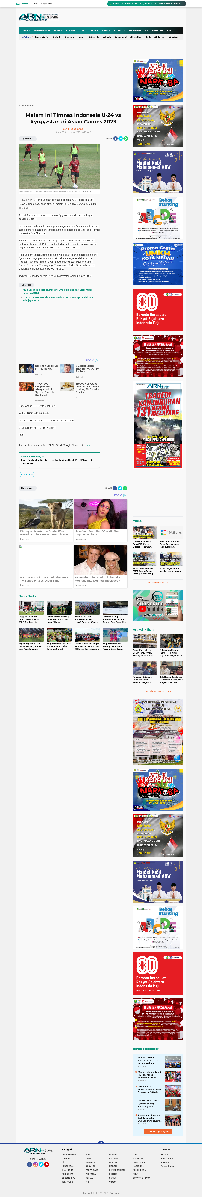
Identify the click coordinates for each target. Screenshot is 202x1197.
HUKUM (171, 30)
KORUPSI (90, 1166)
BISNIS (58, 30)
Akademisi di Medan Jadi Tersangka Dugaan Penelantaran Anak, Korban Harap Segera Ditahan (149, 1118)
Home (24, 3)
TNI (87, 1182)
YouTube (48, 1168)
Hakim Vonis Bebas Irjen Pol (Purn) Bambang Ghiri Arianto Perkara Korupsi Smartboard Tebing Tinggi (148, 1103)
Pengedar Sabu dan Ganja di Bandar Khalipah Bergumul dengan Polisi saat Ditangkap (142, 680)
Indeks (26, 30)
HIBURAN (157, 30)
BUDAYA (71, 30)
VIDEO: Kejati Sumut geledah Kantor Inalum (170, 569)
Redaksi (164, 1154)
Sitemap (165, 1162)
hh (146, 30)
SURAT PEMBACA (141, 1178)
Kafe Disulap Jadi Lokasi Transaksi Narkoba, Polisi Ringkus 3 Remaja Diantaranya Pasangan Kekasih (171, 680)
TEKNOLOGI (68, 1182)
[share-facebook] (115, 138)
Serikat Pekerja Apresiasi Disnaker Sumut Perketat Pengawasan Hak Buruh (148, 1060)
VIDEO (138, 521)
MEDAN (113, 1166)
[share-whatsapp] (125, 138)
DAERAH (93, 30)
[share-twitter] (120, 138)
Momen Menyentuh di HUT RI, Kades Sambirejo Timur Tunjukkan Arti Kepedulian (150, 1075)
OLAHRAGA (27, 474)
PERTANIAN (91, 1174)
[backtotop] (101, 1144)
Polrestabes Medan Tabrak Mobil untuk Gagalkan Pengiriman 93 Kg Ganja (171, 653)
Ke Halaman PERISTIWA (157, 691)
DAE (82, 30)
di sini (87, 445)
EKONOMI (119, 30)
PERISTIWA (67, 1174)
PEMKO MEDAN (117, 1170)
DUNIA (106, 30)
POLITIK (113, 1174)
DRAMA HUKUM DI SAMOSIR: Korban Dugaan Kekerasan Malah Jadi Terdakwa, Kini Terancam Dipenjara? (143, 544)
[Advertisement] (105, 15)
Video (27, 37)
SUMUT (112, 1178)
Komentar (29, 139)
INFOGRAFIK (139, 1162)
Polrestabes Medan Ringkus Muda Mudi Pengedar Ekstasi (140, 3)
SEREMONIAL (68, 1178)
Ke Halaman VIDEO (157, 582)
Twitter (42, 1168)
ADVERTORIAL (41, 30)
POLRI (136, 1174)
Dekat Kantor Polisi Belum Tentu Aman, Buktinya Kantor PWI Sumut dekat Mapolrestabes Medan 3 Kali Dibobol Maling (144, 653)
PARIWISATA (92, 1170)
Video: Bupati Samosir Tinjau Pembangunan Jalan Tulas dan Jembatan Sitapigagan (170, 544)
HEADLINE (135, 30)
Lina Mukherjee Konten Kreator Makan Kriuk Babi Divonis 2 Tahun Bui (56, 462)
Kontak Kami (167, 1158)
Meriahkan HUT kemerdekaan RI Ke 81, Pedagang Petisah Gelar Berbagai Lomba (150, 1089)
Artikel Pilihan (143, 629)
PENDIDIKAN (139, 1170)
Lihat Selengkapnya (157, 1131)
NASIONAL (138, 1166)
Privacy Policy (167, 1166)
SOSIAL (89, 1178)
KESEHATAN (68, 1166)
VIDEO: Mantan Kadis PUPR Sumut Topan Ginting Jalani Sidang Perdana (143, 571)
